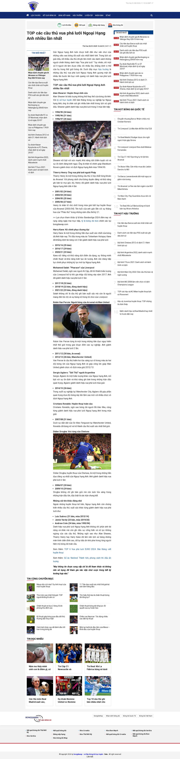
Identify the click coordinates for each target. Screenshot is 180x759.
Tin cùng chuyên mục (40, 578)
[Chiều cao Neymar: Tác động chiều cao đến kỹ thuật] (74, 619)
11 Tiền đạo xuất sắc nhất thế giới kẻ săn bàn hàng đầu (94, 585)
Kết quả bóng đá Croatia (116, 734)
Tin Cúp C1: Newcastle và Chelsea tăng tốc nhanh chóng (66, 668)
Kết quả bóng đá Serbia (142, 731)
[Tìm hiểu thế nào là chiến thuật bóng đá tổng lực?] (74, 598)
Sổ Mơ (108, 15)
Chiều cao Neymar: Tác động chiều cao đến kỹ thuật (94, 617)
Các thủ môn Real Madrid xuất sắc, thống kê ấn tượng (38, 701)
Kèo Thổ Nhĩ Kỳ (86, 734)
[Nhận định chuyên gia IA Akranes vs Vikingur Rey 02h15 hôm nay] (38, 64)
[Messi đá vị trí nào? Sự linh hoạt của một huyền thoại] (31, 587)
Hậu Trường (77, 15)
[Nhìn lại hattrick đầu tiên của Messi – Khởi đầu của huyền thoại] (74, 630)
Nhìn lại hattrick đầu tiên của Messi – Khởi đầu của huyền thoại (95, 628)
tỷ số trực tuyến (64, 100)
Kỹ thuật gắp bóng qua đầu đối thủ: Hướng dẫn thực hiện (51, 617)
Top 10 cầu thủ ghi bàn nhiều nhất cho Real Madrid (96, 701)
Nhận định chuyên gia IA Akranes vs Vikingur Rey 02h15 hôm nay (38, 75)
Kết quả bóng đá (49, 15)
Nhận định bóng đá (113, 716)
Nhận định (99, 15)
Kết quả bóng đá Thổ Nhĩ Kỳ (37, 731)
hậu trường (103, 69)
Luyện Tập (89, 15)
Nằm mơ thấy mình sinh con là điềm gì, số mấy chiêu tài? (40, 668)
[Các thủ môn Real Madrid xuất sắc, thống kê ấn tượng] (40, 686)
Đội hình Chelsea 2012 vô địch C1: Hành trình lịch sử (38, 137)
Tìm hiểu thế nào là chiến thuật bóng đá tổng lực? (94, 596)
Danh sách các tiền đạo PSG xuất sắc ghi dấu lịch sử (38, 95)
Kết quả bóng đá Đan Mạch (141, 735)
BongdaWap (98, 716)
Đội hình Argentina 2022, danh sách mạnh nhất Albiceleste (38, 160)
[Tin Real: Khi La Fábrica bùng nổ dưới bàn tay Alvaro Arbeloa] (98, 653)
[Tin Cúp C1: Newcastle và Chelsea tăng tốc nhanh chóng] (69, 653)
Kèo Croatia (84, 731)
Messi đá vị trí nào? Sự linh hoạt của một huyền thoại (51, 585)
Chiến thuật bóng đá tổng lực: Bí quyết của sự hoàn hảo (93, 607)
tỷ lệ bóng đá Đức (90, 221)
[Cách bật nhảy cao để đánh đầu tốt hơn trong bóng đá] (31, 630)
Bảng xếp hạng (64, 15)
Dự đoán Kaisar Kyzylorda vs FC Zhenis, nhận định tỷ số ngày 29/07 (38, 149)
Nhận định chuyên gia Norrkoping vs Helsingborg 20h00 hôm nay (38, 106)
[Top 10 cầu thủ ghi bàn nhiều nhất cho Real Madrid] (98, 686)
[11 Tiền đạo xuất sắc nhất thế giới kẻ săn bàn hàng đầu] (74, 587)
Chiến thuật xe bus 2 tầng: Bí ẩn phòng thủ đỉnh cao (49, 607)
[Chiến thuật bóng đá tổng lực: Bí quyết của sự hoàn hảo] (74, 609)
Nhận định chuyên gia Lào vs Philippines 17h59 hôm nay (38, 127)
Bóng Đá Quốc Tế (129, 716)
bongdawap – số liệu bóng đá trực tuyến (88, 754)
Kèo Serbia (31, 736)
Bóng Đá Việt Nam (145, 716)
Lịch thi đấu (35, 15)
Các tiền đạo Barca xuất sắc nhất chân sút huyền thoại (38, 85)
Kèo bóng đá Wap (60, 738)
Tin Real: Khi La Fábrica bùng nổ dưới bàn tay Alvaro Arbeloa (97, 668)
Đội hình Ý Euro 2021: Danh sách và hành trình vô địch (38, 170)
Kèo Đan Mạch (112, 731)
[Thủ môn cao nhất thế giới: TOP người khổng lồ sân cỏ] (31, 598)
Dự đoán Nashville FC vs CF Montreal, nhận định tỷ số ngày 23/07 (38, 117)
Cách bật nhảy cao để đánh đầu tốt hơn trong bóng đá (51, 628)
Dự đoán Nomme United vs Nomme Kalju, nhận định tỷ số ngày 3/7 (68, 701)
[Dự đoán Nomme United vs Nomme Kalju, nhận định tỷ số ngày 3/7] (69, 686)
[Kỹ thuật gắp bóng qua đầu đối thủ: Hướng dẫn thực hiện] (31, 619)
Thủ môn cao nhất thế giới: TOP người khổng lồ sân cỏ (50, 596)
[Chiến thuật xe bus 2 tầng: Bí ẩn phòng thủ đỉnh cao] (31, 609)
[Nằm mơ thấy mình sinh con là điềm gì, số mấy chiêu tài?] (40, 653)
